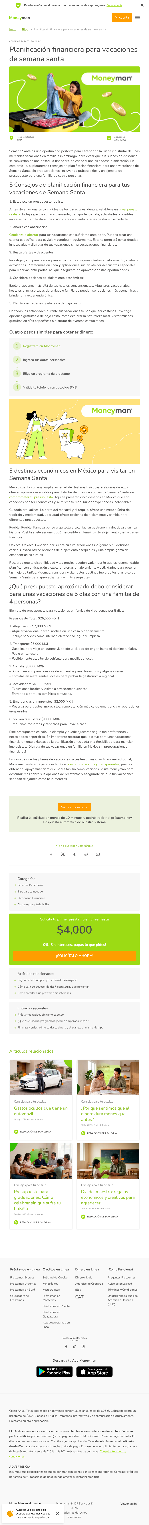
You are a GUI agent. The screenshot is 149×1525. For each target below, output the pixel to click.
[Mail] (98, 854)
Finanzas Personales (30, 885)
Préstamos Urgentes (23, 1284)
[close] (142, 5)
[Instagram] (82, 1346)
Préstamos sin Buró (22, 1290)
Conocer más (114, 5)
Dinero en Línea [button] (87, 1269)
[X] (63, 854)
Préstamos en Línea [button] (25, 1269)
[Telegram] (74, 854)
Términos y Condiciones (123, 1290)
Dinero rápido (83, 1278)
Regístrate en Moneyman (41, 346)
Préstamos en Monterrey (51, 1298)
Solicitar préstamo (74, 807)
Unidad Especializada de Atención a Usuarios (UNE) (123, 1300)
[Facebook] (51, 854)
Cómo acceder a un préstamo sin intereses (44, 993)
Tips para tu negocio (30, 892)
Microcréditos (51, 1290)
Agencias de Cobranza (89, 1284)
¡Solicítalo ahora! (74, 955)
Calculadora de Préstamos (19, 1298)
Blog (78, 1290)
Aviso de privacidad (120, 1284)
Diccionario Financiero (31, 898)
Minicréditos (50, 1284)
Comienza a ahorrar (23, 235)
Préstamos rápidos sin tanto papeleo (41, 1015)
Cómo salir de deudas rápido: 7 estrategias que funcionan (53, 987)
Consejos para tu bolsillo (25, 41)
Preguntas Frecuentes (122, 1278)
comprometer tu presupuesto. (31, 497)
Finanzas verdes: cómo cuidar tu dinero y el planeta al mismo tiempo (60, 1028)
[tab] (25, 1269)
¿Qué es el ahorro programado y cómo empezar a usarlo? (53, 1021)
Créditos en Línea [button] (56, 1269)
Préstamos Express (22, 1278)
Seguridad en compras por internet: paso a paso (47, 980)
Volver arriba (129, 1504)
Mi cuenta (122, 17)
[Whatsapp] (86, 854)
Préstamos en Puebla (56, 1306)
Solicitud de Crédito (55, 1278)
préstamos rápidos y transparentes (93, 764)
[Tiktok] (74, 1346)
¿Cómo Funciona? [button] (120, 1269)
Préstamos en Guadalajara (51, 1314)
